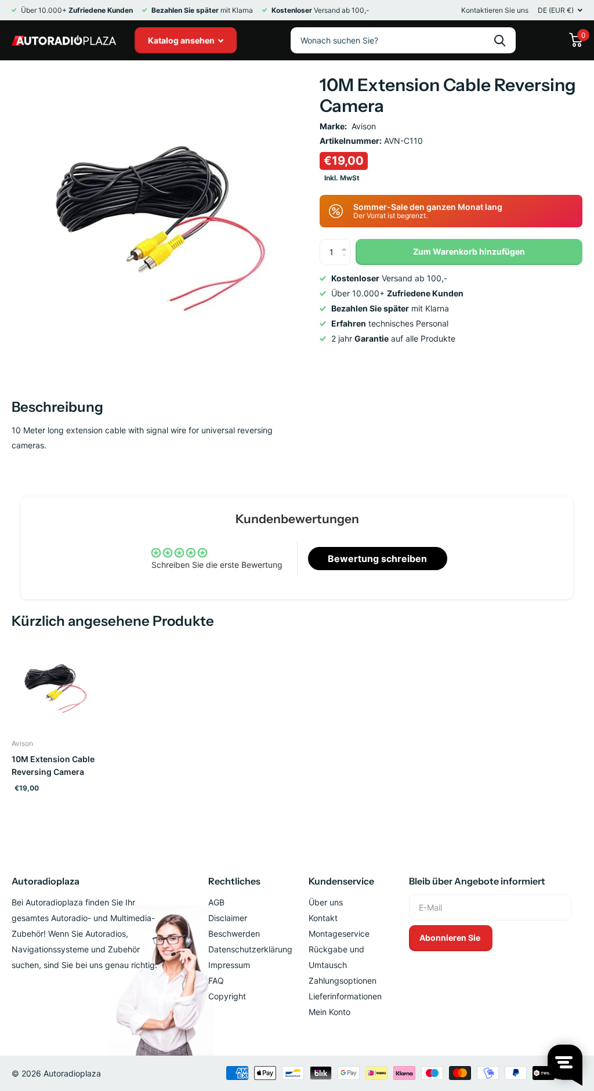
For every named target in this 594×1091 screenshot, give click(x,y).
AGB (216, 902)
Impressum (229, 965)
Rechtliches (234, 881)
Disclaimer (227, 918)
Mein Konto (329, 1012)
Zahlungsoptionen (342, 980)
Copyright (227, 996)
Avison (364, 126)
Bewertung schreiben (377, 558)
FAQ (216, 980)
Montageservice (339, 933)
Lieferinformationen (345, 996)
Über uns (326, 902)
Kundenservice (341, 881)
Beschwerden (234, 933)
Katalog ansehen (182, 40)
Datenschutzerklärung (250, 949)
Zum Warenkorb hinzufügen (469, 251)
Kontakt (323, 918)
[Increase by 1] (346, 242)
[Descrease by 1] (346, 261)
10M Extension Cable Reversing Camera (53, 765)
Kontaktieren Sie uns (494, 10)
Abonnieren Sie (450, 938)
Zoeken (500, 40)
